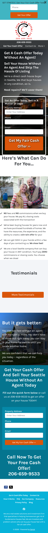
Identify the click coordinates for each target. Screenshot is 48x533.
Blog (31, 502)
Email (8, 127)
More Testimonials (23, 294)
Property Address (14, 107)
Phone (8, 117)
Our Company (28, 499)
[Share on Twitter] (11, 487)
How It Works (9, 499)
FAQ (18, 499)
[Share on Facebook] (6, 487)
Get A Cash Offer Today (18, 495)
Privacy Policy (21, 502)
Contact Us (30, 46)
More (40, 46)
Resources (40, 499)
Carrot (32, 529)
